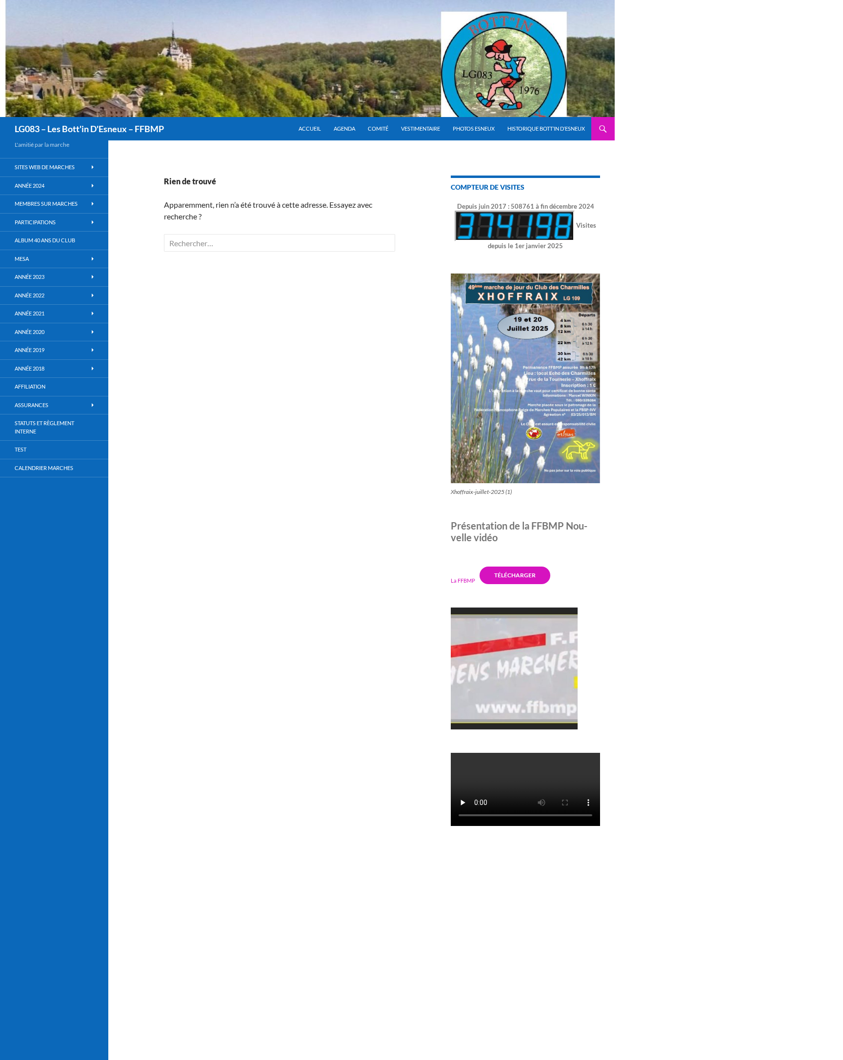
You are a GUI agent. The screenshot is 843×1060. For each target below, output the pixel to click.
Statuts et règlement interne (44, 427)
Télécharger (515, 575)
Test (20, 449)
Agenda (344, 128)
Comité (378, 128)
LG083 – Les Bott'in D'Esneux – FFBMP (89, 128)
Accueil (310, 128)
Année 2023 (29, 277)
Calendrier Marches (44, 468)
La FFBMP (463, 580)
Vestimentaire (420, 128)
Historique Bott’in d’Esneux (546, 128)
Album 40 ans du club (45, 240)
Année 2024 (29, 185)
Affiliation (30, 386)
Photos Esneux (474, 128)
